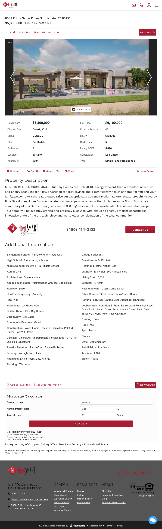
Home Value (83, 502)
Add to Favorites (19, 32)
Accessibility (95, 526)
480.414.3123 (18, 493)
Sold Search (60, 506)
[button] (12, 77)
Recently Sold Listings (114, 502)
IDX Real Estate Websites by (54, 526)
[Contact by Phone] (141, 5)
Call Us (34, 171)
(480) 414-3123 (81, 229)
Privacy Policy (146, 495)
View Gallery (82, 109)
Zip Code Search (63, 498)
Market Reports (85, 498)
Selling (80, 495)
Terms (109, 526)
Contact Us (16, 171)
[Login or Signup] (149, 5)
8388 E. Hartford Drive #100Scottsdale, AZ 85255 (26, 506)
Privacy (119, 526)
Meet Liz (106, 491)
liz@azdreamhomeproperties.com (30, 499)
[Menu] (156, 5)
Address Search (62, 510)
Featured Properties (112, 495)
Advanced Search (63, 491)
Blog (104, 498)
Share (71, 171)
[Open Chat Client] (152, 520)
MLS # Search (61, 502)
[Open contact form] (134, 5)
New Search (147, 32)
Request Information (47, 32)
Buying (80, 491)
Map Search (60, 495)
